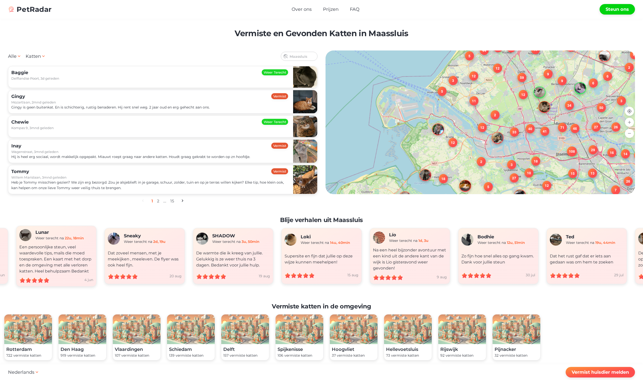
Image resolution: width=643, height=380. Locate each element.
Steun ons (617, 9)
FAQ (354, 9)
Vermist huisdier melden (600, 372)
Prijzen (331, 9)
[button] (618, 97)
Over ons (302, 9)
